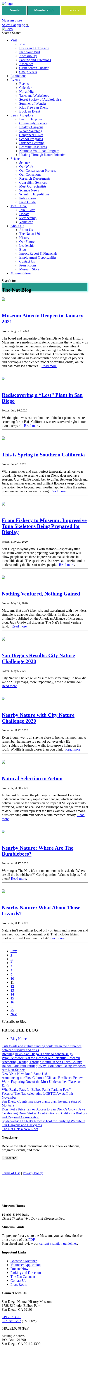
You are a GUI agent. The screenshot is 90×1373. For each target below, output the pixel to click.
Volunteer (26, 222)
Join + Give (18, 206)
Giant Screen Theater (33, 68)
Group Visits (28, 72)
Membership (44, 10)
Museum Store (12, 20)
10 (12, 978)
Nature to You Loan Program (39, 151)
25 (12, 1010)
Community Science (33, 123)
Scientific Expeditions (34, 194)
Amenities (26, 64)
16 (12, 1002)
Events (15, 80)
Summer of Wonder (32, 103)
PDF (31, 1239)
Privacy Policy (33, 1173)
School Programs (31, 139)
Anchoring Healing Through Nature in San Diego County (42, 1062)
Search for (9, 280)
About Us (17, 226)
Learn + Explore (21, 115)
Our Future (27, 241)
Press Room (27, 265)
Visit (13, 40)
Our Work (26, 166)
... (11, 959)
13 (12, 990)
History (24, 238)
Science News (29, 190)
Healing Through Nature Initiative (42, 155)
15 (12, 998)
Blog (22, 249)
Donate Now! (19, 1269)
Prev (13, 951)
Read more (49, 366)
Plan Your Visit (29, 52)
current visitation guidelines (58, 1243)
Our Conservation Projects (37, 170)
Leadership (27, 245)
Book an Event (29, 111)
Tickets (73, 10)
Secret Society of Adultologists (40, 99)
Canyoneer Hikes (31, 135)
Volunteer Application (25, 1265)
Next (13, 1014)
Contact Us (27, 261)
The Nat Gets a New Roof (20, 1129)
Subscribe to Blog (14, 1021)
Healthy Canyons (31, 127)
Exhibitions (18, 76)
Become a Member (23, 1261)
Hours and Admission (34, 48)
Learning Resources (33, 147)
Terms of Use (11, 1173)
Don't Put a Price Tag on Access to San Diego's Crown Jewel (44, 1109)
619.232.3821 (11, 1317)
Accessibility (28, 56)
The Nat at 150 (29, 234)
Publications (27, 198)
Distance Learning (32, 143)
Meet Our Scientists (32, 186)
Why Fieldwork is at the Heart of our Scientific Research (41, 1058)
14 (12, 994)
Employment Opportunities (38, 257)
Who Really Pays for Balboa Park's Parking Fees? (36, 1089)
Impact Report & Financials (38, 253)
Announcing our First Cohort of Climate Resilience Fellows (43, 1078)
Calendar (25, 87)
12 (12, 986)
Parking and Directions (35, 60)
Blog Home (18, 1038)
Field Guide (27, 202)
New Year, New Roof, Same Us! (24, 1074)
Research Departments (34, 178)
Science (15, 159)
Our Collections (30, 174)
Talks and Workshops (34, 95)
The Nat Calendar (22, 1276)
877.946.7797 (11, 1321)
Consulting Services (33, 182)
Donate (14, 10)
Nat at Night (27, 91)
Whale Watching (30, 131)
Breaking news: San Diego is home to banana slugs (37, 1054)
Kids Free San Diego (33, 107)
